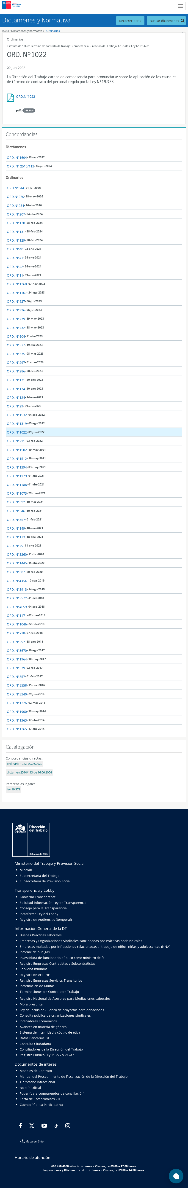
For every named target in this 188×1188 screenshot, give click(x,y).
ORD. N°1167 (17, 293)
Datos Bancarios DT (35, 1038)
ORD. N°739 (16, 319)
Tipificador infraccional (37, 1082)
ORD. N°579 (16, 668)
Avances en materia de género (43, 1027)
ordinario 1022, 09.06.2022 (24, 764)
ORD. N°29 (15, 406)
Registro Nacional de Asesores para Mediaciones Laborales (65, 998)
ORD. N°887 (16, 572)
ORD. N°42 (15, 266)
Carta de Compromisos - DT (41, 1099)
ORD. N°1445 (17, 563)
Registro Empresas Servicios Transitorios (51, 980)
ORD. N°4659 (17, 607)
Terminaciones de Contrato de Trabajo (49, 991)
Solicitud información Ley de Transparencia (53, 902)
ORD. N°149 (16, 528)
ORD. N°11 (15, 275)
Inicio (5, 31)
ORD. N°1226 (17, 703)
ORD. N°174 (16, 389)
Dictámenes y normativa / (27, 31)
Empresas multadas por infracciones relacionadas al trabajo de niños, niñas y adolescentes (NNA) (95, 946)
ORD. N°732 (16, 328)
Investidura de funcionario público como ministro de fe (62, 958)
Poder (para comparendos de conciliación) (52, 1093)
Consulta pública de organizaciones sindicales (55, 1015)
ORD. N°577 (16, 345)
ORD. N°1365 (17, 729)
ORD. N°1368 (17, 284)
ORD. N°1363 (17, 720)
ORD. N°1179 (17, 476)
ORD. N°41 (15, 258)
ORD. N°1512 (17, 458)
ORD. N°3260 (17, 554)
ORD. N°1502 (17, 450)
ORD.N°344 (15, 188)
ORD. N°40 (15, 249)
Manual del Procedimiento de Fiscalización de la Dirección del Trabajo (73, 1076)
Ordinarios (53, 31)
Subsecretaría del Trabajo (39, 875)
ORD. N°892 (16, 502)
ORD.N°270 (15, 196)
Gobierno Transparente (38, 897)
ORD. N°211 (16, 441)
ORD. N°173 (16, 537)
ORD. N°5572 (17, 598)
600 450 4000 (60, 1166)
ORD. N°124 (16, 397)
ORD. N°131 (16, 231)
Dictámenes (16, 147)
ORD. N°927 (16, 301)
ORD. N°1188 (17, 484)
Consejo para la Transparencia (43, 908)
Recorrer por (129, 21)
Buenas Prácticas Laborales (41, 935)
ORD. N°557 (16, 676)
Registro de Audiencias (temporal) (46, 919)
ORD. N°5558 (17, 685)
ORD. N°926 (16, 310)
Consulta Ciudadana (35, 1044)
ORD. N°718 (16, 633)
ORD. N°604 (16, 336)
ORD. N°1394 (17, 467)
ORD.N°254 (15, 205)
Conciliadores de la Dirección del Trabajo (51, 1049)
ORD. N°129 (16, 240)
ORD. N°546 (16, 511)
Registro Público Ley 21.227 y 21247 (47, 1055)
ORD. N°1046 (17, 624)
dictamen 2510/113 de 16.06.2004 (29, 772)
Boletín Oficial (30, 1088)
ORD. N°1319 (17, 423)
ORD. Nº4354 (17, 581)
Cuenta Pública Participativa (41, 1104)
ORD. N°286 (16, 371)
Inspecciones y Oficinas (59, 1170)
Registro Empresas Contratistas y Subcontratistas (57, 963)
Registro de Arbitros (35, 974)
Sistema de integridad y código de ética (50, 1032)
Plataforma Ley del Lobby (39, 914)
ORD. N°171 (16, 380)
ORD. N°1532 (17, 415)
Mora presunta (31, 1004)
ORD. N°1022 (17, 432)
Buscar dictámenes (165, 21)
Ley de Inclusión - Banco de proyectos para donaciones (62, 1010)
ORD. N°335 (16, 354)
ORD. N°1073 (17, 493)
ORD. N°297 (16, 362)
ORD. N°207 (16, 214)
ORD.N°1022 (25, 96)
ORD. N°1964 (17, 659)
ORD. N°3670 (17, 650)
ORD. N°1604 (17, 157)
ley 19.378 (13, 789)
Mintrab (26, 870)
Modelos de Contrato (36, 1071)
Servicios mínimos (33, 969)
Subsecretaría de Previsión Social (45, 881)
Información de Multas (37, 986)
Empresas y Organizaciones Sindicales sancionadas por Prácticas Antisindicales (81, 941)
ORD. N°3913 (17, 589)
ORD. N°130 (16, 223)
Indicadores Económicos (38, 1021)
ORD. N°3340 (17, 694)
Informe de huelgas (35, 952)
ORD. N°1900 (17, 711)
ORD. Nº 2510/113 (20, 166)
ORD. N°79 (15, 546)
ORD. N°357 (16, 519)
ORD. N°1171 (17, 615)
